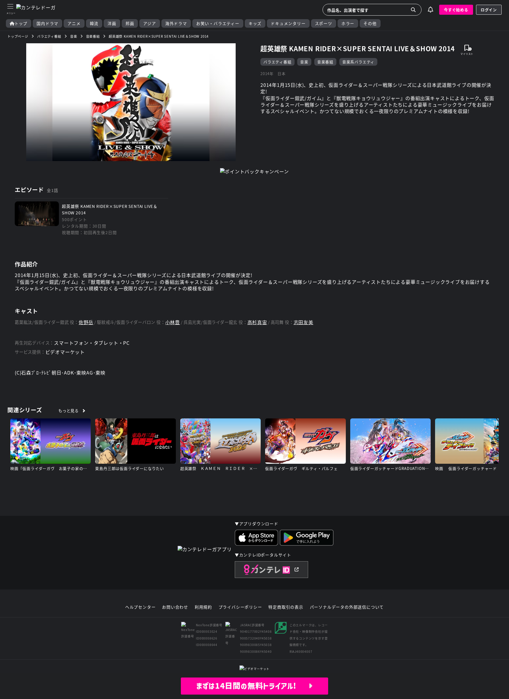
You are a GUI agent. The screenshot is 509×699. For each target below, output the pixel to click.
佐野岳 (86, 322)
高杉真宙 (257, 322)
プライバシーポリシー (240, 607)
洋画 (112, 23)
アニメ (73, 23)
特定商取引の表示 (285, 607)
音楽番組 (325, 61)
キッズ (255, 23)
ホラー (347, 23)
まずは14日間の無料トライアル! (252, 686)
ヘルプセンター (140, 607)
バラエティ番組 (277, 61)
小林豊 (172, 322)
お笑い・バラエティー (217, 23)
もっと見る (68, 410)
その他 (369, 23)
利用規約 (203, 607)
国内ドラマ (47, 23)
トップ (20, 23)
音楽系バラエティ (358, 61)
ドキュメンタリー (288, 23)
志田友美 (303, 322)
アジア (149, 23)
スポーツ (323, 23)
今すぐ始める (456, 9)
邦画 (129, 23)
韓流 (94, 23)
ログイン (489, 9)
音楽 (304, 61)
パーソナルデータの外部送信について (347, 607)
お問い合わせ (175, 607)
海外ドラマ (176, 23)
